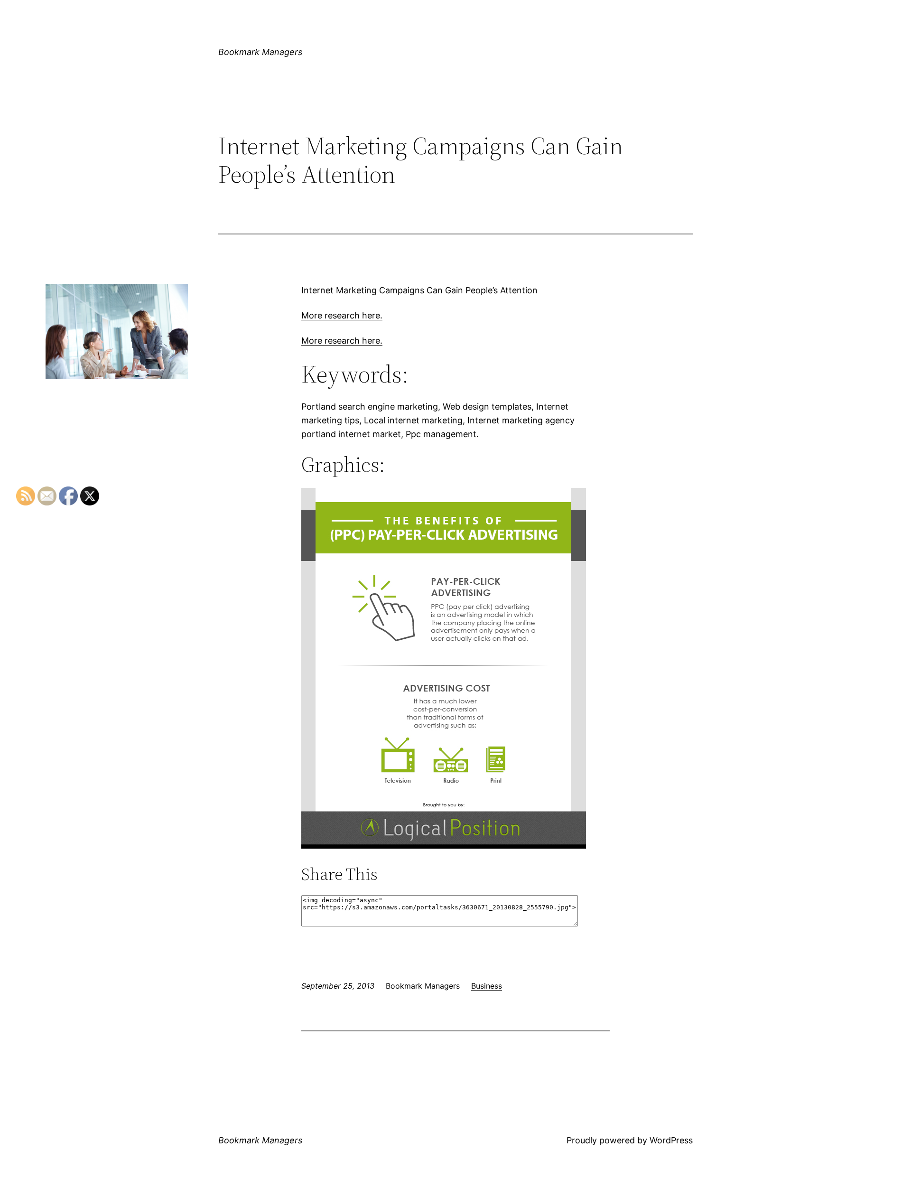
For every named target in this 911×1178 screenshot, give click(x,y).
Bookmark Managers (260, 52)
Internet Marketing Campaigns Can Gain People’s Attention (419, 290)
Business (486, 986)
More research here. (341, 315)
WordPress (671, 1140)
